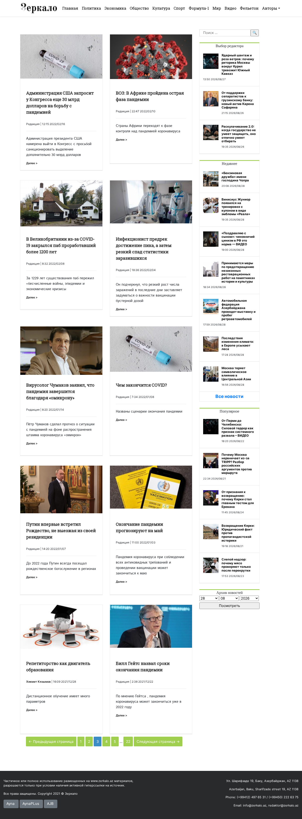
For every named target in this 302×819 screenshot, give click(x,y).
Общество (139, 8)
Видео (230, 8)
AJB (50, 803)
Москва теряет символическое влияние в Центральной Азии (236, 373)
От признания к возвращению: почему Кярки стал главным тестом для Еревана (238, 499)
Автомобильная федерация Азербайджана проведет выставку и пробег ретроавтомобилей (239, 310)
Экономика (115, 8)
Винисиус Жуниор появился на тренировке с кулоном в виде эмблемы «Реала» (236, 206)
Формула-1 (199, 8)
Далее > (32, 163)
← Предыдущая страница (51, 741)
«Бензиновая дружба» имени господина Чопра (235, 176)
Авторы (269, 8)
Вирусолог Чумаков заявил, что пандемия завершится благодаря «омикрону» (60, 391)
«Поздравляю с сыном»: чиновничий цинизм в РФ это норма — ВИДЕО (238, 238)
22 (128, 741)
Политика (91, 8)
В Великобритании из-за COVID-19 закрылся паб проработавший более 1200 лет (61, 245)
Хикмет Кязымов (38, 681)
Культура (161, 8)
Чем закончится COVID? (141, 385)
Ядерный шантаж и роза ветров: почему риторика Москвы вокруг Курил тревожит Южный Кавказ (238, 64)
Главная (70, 8)
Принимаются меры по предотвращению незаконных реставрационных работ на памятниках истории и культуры (238, 272)
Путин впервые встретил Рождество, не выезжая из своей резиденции (61, 530)
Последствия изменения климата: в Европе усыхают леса (238, 343)
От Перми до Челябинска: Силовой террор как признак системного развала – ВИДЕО (238, 428)
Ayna (10, 803)
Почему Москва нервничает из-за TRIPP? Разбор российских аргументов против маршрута (237, 464)
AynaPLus (30, 803)
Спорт (179, 8)
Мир (217, 8)
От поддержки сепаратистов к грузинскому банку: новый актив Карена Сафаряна (238, 100)
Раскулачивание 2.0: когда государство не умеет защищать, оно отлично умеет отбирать (239, 134)
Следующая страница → (158, 741)
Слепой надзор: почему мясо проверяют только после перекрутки (236, 564)
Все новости (229, 396)
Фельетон (249, 8)
